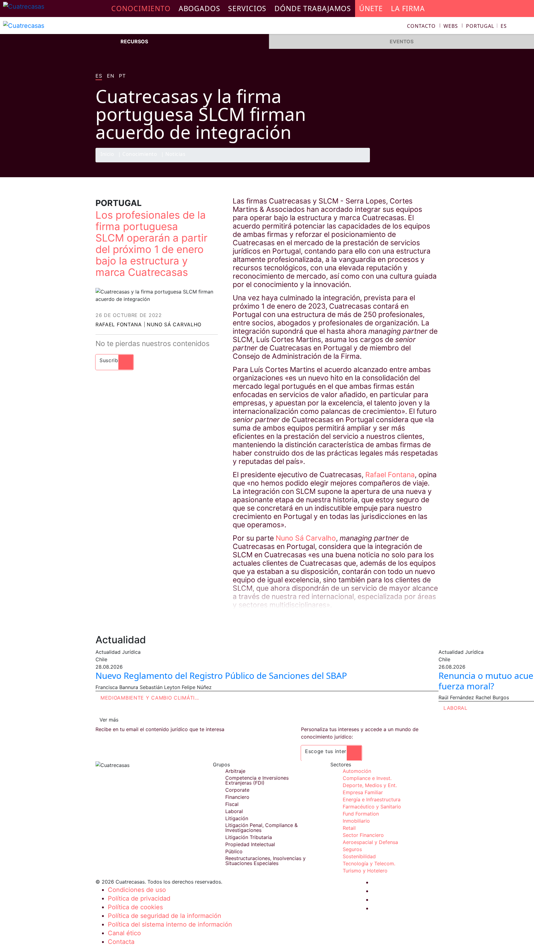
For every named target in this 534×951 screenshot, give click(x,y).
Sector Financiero (363, 835)
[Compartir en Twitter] (407, 162)
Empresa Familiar (363, 792)
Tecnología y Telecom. (369, 863)
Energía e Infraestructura (371, 799)
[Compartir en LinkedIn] (419, 162)
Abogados (199, 8)
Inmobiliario (356, 820)
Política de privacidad (139, 898)
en (110, 76)
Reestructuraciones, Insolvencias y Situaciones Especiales (265, 861)
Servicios (247, 8)
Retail (349, 827)
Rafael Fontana (118, 324)
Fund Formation (361, 813)
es (98, 76)
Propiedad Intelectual (250, 844)
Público (234, 851)
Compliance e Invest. (367, 778)
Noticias (175, 154)
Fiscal (232, 804)
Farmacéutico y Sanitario (372, 806)
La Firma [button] (408, 8)
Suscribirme (114, 360)
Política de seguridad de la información (164, 915)
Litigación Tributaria (248, 837)
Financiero (237, 797)
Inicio (107, 154)
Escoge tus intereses (331, 751)
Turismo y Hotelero (365, 870)
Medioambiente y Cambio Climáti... (149, 698)
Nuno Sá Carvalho (174, 324)
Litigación (236, 818)
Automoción (357, 771)
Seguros (352, 849)
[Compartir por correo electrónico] (431, 162)
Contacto (421, 26)
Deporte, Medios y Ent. (370, 785)
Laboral (455, 708)
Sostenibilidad (359, 856)
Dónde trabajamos (312, 8)
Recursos (134, 41)
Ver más (109, 720)
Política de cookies (135, 907)
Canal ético (124, 933)
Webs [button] (450, 26)
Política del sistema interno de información (170, 924)
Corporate (237, 789)
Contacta (121, 941)
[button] (486, 26)
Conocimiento (139, 154)
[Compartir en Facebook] (395, 162)
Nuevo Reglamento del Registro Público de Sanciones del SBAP (221, 675)
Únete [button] (371, 8)
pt (122, 76)
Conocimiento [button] (141, 8)
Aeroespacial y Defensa (370, 842)
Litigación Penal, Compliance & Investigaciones (261, 828)
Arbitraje (235, 771)
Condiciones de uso (137, 889)
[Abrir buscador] (527, 27)
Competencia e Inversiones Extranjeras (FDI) (257, 780)
